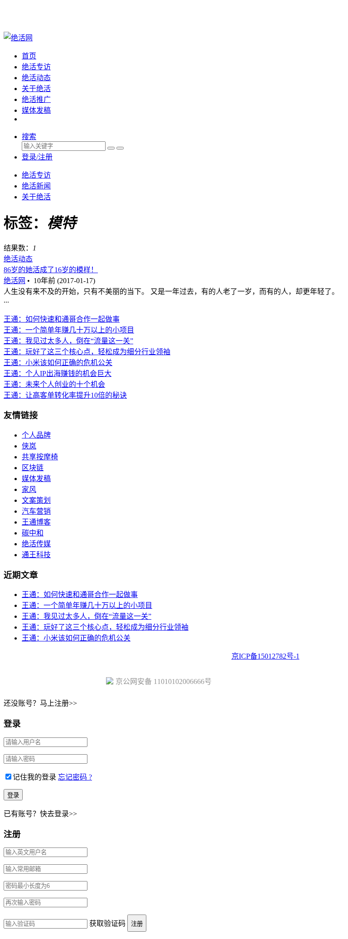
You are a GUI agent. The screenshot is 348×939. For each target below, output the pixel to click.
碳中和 (33, 533)
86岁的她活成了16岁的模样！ (51, 270)
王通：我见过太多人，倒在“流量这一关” (68, 341)
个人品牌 (36, 435)
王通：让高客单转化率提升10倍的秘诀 (65, 395)
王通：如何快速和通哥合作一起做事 (62, 319)
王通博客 (36, 522)
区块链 (33, 468)
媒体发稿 (36, 110)
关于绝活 (36, 88)
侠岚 (29, 446)
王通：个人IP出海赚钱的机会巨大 (57, 373)
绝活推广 (36, 99)
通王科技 (36, 555)
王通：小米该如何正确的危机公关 (58, 362)
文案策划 (36, 500)
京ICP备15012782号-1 (266, 656)
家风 (29, 489)
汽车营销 (36, 511)
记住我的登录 (34, 777)
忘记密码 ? (75, 777)
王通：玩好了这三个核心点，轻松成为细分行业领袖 (87, 352)
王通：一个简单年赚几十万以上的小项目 (69, 330)
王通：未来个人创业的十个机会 (54, 384)
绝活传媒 (36, 544)
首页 (29, 56)
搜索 (29, 136)
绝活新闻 (36, 186)
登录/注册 (37, 157)
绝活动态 (36, 78)
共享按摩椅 (40, 457)
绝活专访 (36, 67)
